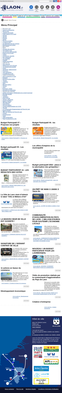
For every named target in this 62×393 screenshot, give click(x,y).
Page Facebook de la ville (9, 118)
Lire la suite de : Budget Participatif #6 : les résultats (45, 138)
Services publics (6, 105)
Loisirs (4, 68)
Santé (4, 116)
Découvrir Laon (7, 16)
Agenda (4, 35)
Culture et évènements (33, 16)
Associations (5, 103)
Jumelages (5, 97)
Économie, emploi (7, 88)
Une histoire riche (7, 50)
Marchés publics (6, 84)
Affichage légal (6, 102)
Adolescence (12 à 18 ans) (9, 65)
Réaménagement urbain (9, 45)
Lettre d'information (7, 117)
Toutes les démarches (8, 30)
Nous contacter (9, 389)
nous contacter (36, 327)
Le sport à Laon (6, 42)
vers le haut (26, 142)
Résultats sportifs (7, 94)
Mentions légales (31, 389)
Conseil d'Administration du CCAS (11, 106)
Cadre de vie (21, 16)
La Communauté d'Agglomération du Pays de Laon (16, 109)
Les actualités (6, 58)
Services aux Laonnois (52, 16)
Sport (43, 16)
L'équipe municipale (7, 32)
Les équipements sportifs (9, 67)
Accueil (6, 20)
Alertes (4, 39)
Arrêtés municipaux (7, 61)
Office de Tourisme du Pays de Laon (12, 112)
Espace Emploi (6, 110)
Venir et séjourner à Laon (9, 76)
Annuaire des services (8, 49)
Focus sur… (5, 71)
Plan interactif (6, 64)
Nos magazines (6, 57)
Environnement (6, 114)
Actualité (4, 60)
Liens (3, 87)
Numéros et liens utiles (8, 79)
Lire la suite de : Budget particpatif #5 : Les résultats (14, 162)
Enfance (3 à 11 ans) (8, 53)
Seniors (4, 86)
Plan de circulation (7, 41)
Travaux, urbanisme (7, 99)
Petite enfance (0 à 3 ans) (9, 34)
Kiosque (4, 38)
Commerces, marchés (8, 56)
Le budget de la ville (7, 73)
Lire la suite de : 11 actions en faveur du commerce (14, 283)
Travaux (4, 80)
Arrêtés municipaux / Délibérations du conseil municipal (17, 93)
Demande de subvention (9, 90)
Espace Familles (6, 101)
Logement (5, 82)
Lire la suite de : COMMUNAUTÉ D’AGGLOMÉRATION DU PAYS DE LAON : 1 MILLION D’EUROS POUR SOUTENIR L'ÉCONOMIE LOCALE (46, 240)
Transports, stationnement (9, 69)
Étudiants (5, 77)
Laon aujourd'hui (6, 72)
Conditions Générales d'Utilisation (48, 389)
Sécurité (4, 108)
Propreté (4, 95)
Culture (4, 54)
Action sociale (6, 98)
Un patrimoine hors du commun (10, 43)
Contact (4, 113)
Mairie (15, 16)
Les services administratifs (9, 52)
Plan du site (5, 31)
